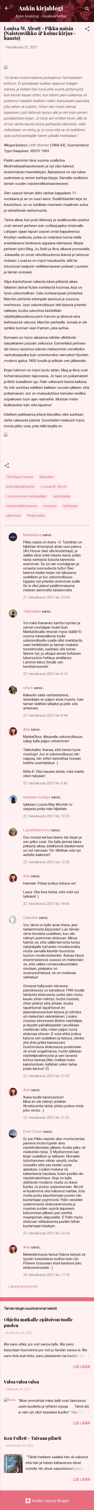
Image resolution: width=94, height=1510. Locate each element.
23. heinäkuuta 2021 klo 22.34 (46, 1233)
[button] (87, 29)
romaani (49, 506)
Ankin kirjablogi (41, 8)
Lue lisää (81, 1367)
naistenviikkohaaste (21, 506)
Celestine (30, 918)
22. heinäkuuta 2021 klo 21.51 (46, 1117)
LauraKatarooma (36, 830)
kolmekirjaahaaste (20, 486)
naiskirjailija (61, 496)
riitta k (28, 688)
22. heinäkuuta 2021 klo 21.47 (46, 1076)
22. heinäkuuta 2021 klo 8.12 (45, 674)
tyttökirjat (70, 506)
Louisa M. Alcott (54, 486)
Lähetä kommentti (23, 1286)
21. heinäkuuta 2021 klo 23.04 (46, 597)
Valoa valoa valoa (21, 1382)
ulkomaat (13, 515)
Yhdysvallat (36, 515)
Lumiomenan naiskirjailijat (26, 496)
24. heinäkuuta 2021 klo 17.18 (46, 1275)
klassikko (47, 477)
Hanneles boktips (36, 797)
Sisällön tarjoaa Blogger (50, 1501)
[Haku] (87, 9)
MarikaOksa (32, 535)
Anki (26, 729)
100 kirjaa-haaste (19, 477)
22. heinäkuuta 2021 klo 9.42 (45, 783)
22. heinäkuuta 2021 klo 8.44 (45, 715)
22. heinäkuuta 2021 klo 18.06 (46, 903)
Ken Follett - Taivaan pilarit (32, 1438)
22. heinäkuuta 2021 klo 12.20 (46, 862)
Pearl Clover (32, 1131)
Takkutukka (32, 611)
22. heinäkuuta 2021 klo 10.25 (46, 816)
